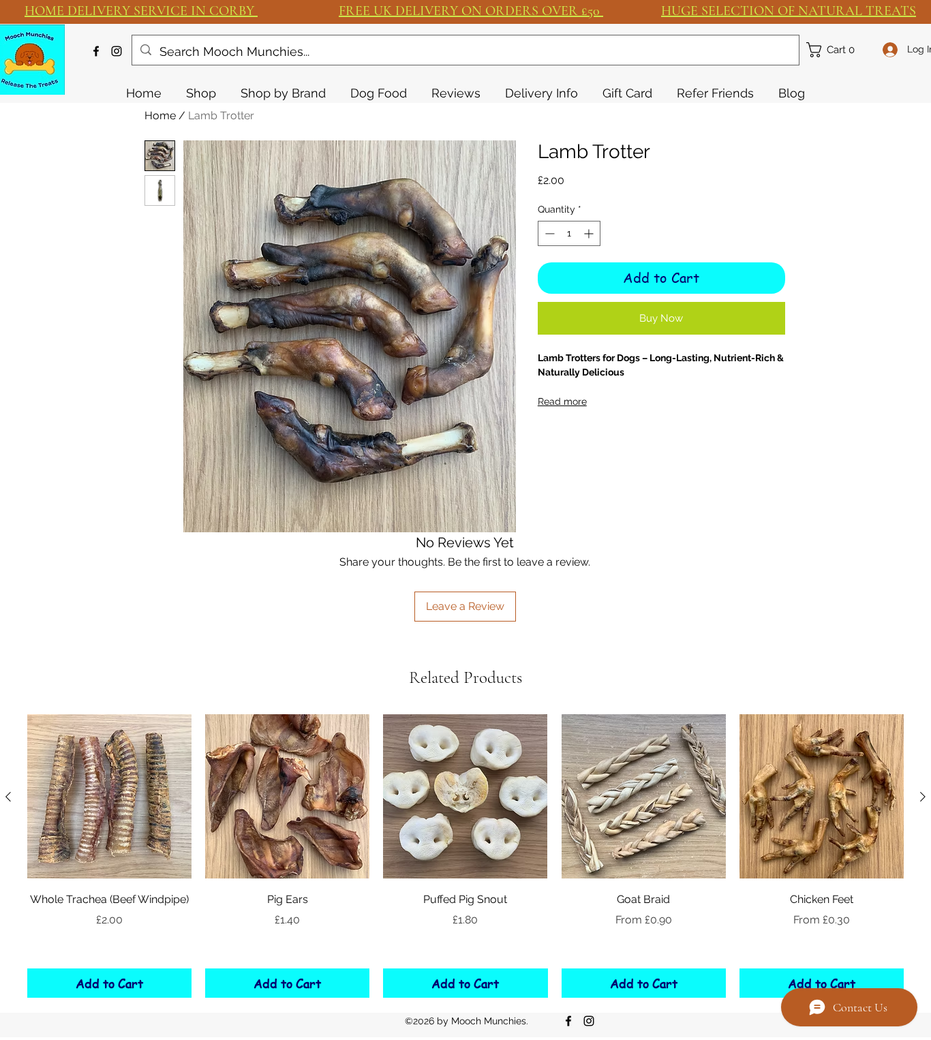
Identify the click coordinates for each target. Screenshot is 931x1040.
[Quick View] (109, 796)
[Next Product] (923, 797)
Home (160, 115)
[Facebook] (96, 51)
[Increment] (589, 233)
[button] (837, 49)
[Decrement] (548, 233)
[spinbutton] (569, 233)
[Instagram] (116, 51)
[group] (465, 856)
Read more (562, 401)
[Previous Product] (8, 797)
